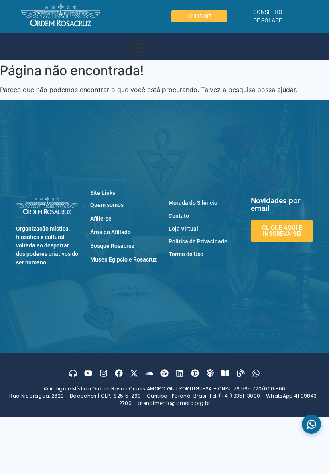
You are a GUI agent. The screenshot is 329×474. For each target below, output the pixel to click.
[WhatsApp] (311, 424)
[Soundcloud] (149, 373)
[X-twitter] (134, 373)
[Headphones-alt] (73, 373)
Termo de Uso (186, 254)
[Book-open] (225, 373)
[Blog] (241, 373)
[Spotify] (164, 373)
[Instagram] (104, 373)
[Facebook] (119, 373)
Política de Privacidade (198, 241)
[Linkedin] (180, 373)
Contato (179, 215)
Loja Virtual (183, 228)
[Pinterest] (195, 373)
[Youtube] (88, 373)
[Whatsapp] (256, 373)
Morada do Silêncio (193, 203)
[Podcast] (210, 373)
